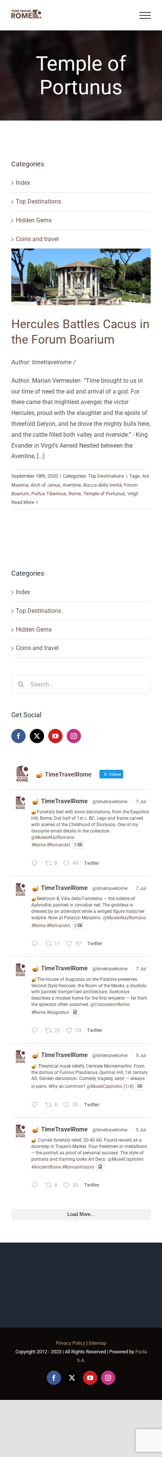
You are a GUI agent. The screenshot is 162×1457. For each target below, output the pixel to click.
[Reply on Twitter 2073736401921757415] (36, 1186)
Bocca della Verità (102, 485)
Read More (22, 502)
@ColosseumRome (109, 1004)
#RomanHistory (78, 1166)
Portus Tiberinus (48, 493)
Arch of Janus (45, 485)
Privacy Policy (70, 1343)
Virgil (132, 493)
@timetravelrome (109, 801)
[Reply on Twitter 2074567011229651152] (36, 864)
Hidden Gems (34, 220)
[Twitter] (37, 736)
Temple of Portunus (104, 493)
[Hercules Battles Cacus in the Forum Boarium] (81, 277)
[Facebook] (18, 736)
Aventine (72, 485)
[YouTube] (55, 736)
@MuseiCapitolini (104, 1086)
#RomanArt (58, 845)
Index (23, 182)
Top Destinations (38, 201)
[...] (40, 456)
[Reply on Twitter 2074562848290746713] (36, 944)
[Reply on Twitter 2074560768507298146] (36, 1031)
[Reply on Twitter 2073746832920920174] (36, 1106)
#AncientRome (46, 1166)
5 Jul (141, 1055)
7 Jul (141, 801)
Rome (75, 493)
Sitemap (97, 1343)
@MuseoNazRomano (53, 837)
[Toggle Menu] (145, 15)
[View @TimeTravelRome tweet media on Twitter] (75, 1012)
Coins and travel (37, 239)
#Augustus (58, 1012)
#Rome (38, 845)
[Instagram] (74, 736)
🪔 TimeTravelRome (60, 801)
